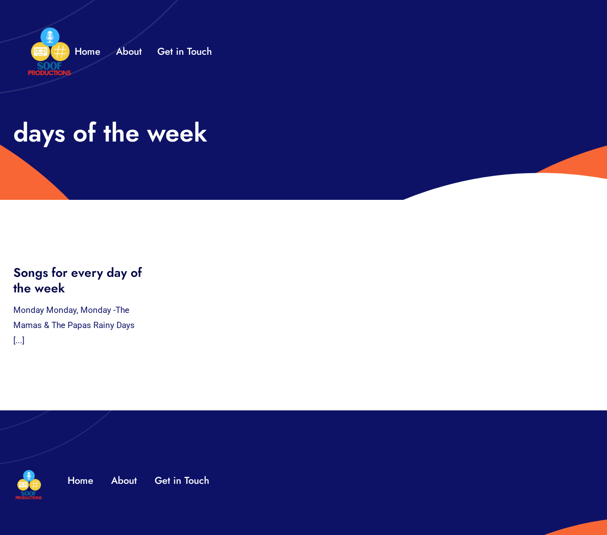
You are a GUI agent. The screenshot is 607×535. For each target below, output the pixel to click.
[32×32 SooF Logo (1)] (49, 31)
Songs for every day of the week (77, 280)
